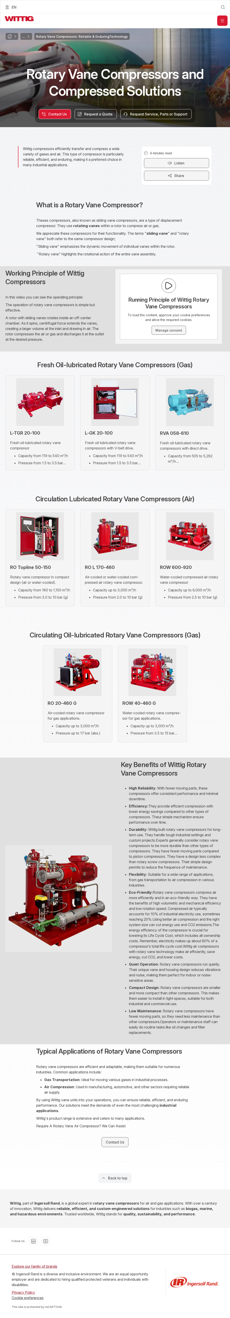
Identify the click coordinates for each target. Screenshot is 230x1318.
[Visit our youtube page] (45, 1241)
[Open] (222, 20)
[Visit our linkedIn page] (33, 1241)
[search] (223, 7)
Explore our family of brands (34, 1266)
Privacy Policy (23, 1292)
